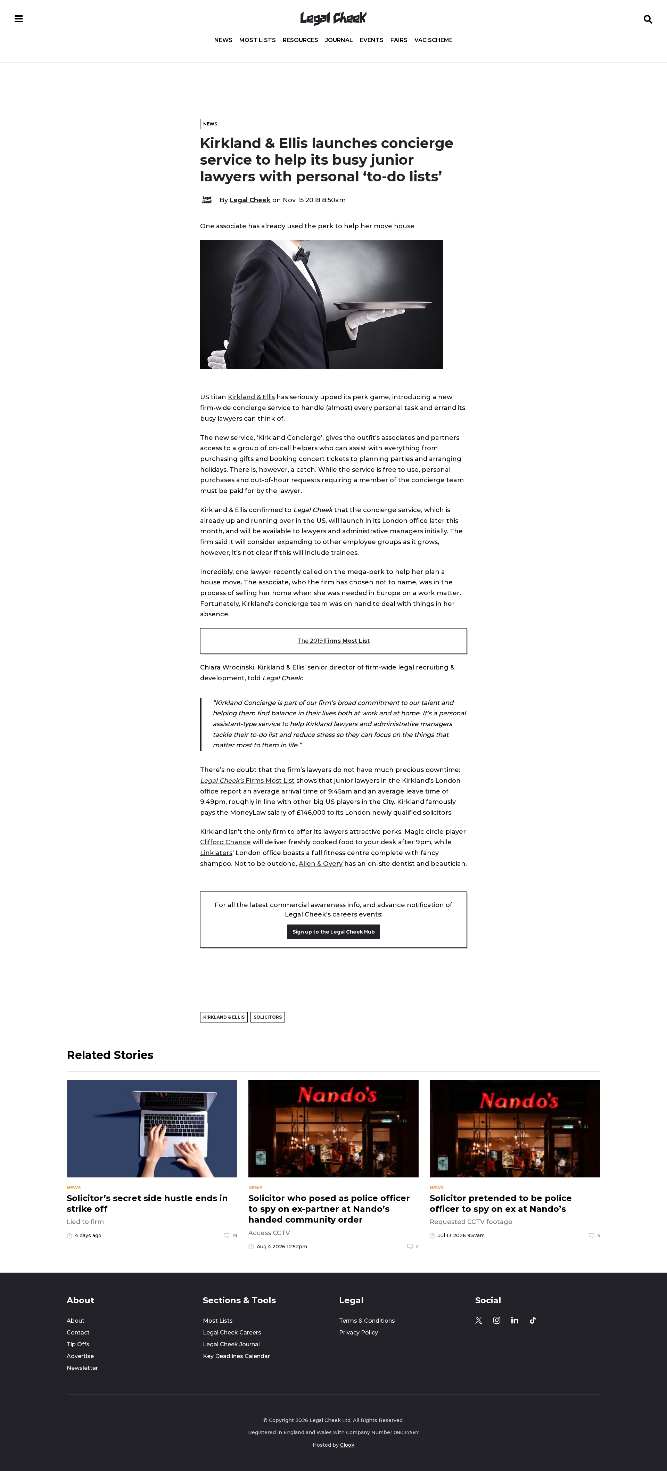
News (223, 40)
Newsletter (82, 1368)
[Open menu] (18, 18)
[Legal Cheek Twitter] (478, 1320)
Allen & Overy (321, 864)
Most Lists (257, 40)
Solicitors (268, 1017)
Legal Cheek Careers (232, 1332)
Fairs (398, 40)
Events (372, 40)
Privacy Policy (358, 1332)
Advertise (80, 1356)
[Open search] (648, 18)
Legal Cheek (250, 200)
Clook (347, 1445)
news (74, 1188)
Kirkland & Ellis (251, 397)
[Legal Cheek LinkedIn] (514, 1320)
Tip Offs (78, 1344)
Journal (339, 40)
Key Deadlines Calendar (236, 1356)
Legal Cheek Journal (231, 1344)
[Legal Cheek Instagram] (496, 1320)
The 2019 (334, 641)
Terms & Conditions (367, 1320)
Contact (78, 1332)
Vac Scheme (433, 40)
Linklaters (216, 853)
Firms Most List (247, 780)
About (75, 1320)
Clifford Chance (225, 842)
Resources (300, 40)
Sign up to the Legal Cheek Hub (334, 932)
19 (234, 1235)
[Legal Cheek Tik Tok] (532, 1320)
